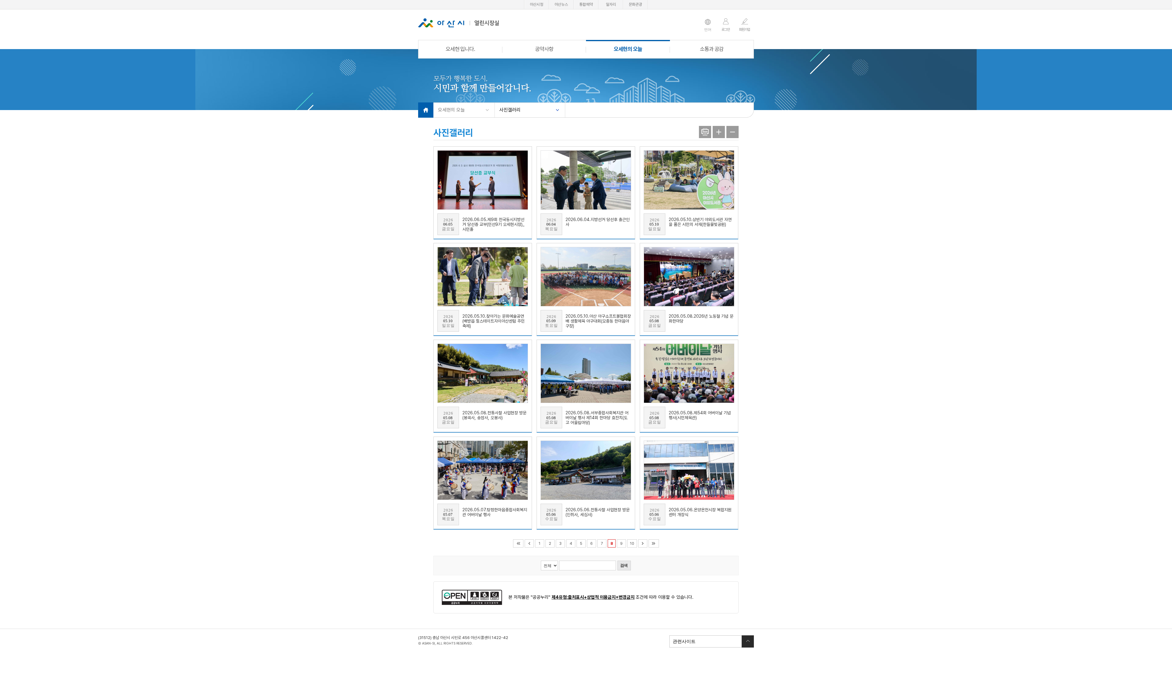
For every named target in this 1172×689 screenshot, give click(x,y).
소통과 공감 (712, 49)
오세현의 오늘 (628, 49)
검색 (624, 565)
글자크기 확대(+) (719, 132)
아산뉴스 (561, 4)
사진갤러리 (510, 110)
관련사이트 (683, 641)
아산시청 (536, 4)
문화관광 (635, 4)
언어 (707, 29)
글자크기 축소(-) (732, 132)
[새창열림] (471, 597)
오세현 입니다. (460, 49)
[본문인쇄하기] (705, 132)
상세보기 (482, 192)
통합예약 (586, 4)
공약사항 (544, 49)
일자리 (611, 4)
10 (632, 543)
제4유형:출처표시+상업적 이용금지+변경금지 (593, 597)
